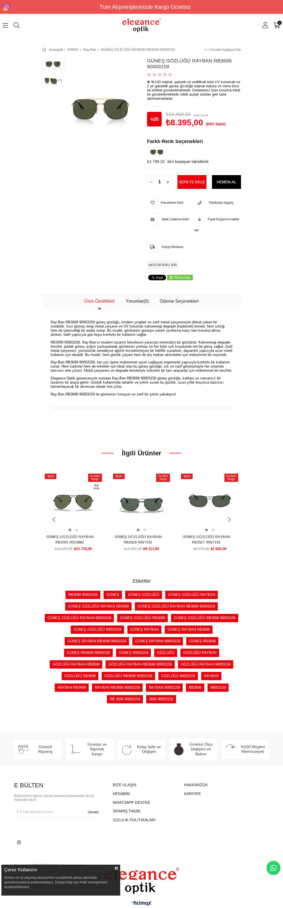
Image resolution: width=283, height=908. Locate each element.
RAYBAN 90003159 (164, 687)
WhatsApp (182, 277)
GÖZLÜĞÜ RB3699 (80, 676)
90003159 (218, 687)
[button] (70, 530)
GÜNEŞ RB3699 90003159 (88, 653)
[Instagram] (19, 842)
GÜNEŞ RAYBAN (144, 629)
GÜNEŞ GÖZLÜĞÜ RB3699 (142, 618)
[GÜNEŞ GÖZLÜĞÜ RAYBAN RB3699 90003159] (158, 152)
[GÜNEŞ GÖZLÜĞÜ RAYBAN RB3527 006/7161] (209, 501)
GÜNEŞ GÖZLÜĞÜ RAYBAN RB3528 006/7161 (138, 539)
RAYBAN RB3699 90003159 (117, 687)
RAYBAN (211, 676)
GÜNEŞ (112, 595)
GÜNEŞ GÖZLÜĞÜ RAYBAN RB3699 (98, 606)
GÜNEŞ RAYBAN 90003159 (157, 641)
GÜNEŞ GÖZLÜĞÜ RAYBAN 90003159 (79, 618)
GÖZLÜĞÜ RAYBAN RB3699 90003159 (140, 664)
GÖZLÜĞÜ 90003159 (178, 676)
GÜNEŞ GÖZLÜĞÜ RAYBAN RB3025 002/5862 (69, 539)
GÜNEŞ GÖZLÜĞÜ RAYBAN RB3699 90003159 (176, 606)
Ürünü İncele (79, 522)
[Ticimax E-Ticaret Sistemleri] (141, 904)
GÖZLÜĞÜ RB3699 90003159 (128, 676)
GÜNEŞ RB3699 (202, 641)
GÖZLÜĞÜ (165, 653)
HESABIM (121, 793)
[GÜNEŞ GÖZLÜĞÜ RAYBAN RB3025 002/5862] (73, 501)
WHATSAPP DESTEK (131, 802)
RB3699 (195, 687)
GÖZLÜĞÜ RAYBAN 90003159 (205, 664)
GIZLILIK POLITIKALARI (134, 820)
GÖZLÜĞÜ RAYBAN (199, 653)
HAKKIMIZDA (196, 785)
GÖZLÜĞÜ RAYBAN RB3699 (76, 664)
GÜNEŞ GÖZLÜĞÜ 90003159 (97, 629)
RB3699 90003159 (83, 595)
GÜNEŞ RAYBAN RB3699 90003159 (96, 641)
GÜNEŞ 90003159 (133, 653)
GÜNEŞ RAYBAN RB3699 (188, 629)
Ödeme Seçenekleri (179, 301)
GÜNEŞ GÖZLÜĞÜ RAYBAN (191, 595)
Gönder (93, 812)
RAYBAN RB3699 (71, 687)
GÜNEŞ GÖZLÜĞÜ (143, 595)
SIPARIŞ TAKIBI (126, 811)
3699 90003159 (161, 699)
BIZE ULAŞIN (124, 785)
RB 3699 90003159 (125, 699)
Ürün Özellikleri (99, 301)
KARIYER (192, 793)
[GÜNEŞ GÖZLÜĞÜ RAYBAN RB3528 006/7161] (141, 501)
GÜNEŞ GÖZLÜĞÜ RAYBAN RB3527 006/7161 (206, 539)
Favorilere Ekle (67, 522)
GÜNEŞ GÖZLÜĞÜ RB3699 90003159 (204, 618)
